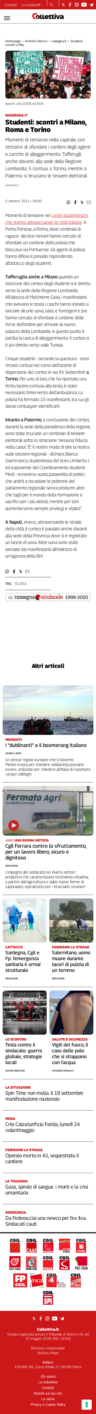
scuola (21, 583)
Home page (13, 41)
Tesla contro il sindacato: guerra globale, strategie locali (23, 1053)
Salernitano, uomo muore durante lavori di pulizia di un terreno (71, 961)
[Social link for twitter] (63, 5)
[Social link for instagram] (77, 5)
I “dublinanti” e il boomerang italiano (46, 745)
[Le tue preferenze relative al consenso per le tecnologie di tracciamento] (87, 1405)
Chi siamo (48, 1376)
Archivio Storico (36, 41)
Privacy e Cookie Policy (48, 1404)
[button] (69, 202)
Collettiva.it (48, 1329)
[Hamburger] (7, 18)
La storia (48, 1399)
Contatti (11, 5)
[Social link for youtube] (84, 5)
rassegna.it (59, 41)
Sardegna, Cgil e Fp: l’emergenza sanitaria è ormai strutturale (23, 961)
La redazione (31, 5)
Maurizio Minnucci (63, 1070)
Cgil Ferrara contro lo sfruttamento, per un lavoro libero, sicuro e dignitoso (45, 851)
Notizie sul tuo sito (48, 1393)
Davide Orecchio (15, 1070)
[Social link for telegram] (91, 5)
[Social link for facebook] (70, 5)
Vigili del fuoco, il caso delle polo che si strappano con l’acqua (70, 1053)
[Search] (52, 5)
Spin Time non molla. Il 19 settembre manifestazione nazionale (44, 1096)
